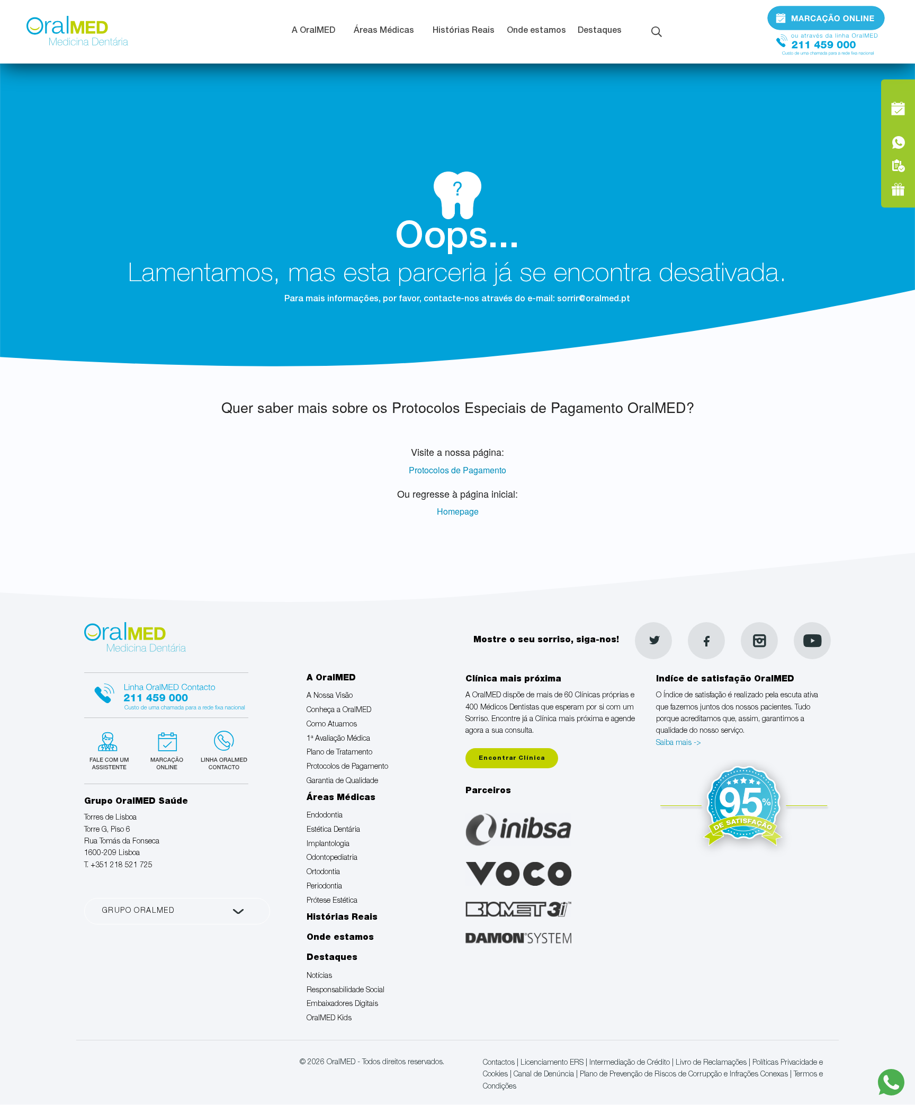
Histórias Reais (464, 31)
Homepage (458, 511)
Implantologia (328, 844)
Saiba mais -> (678, 743)
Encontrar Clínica (512, 758)
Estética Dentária (333, 830)
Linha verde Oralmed (220, 749)
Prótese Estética (332, 901)
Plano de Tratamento (339, 753)
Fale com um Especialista (111, 749)
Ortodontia (323, 872)
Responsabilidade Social (345, 990)
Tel (826, 41)
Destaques (600, 31)
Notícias (319, 976)
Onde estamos (536, 31)
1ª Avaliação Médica (338, 739)
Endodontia (325, 816)
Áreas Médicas (384, 31)
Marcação (826, 17)
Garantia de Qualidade (342, 781)
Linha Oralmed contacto (166, 693)
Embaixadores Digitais (342, 1004)
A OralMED (313, 31)
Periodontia (324, 887)
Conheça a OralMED (339, 710)
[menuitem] (317, 32)
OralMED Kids (329, 1018)
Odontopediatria (332, 858)
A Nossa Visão (330, 696)
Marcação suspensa (166, 749)
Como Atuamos (332, 725)
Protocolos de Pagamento (457, 470)
